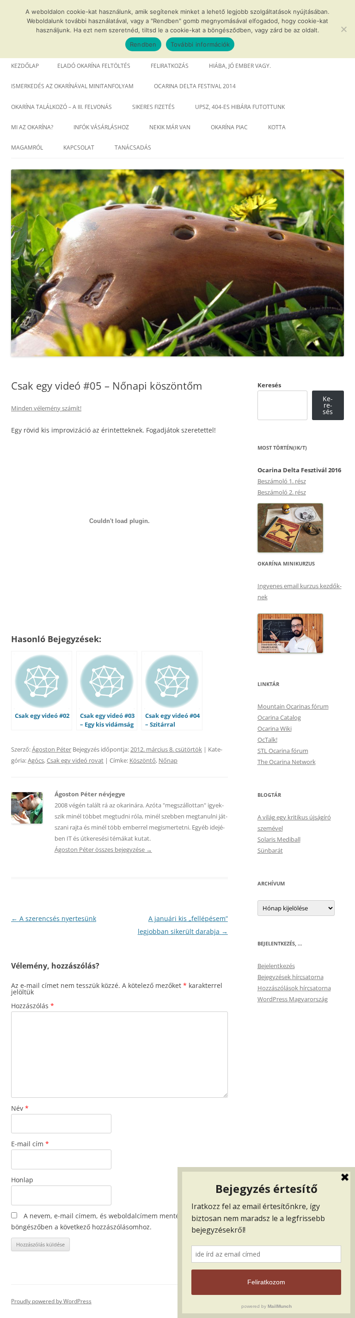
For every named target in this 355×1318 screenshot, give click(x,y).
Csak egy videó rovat (75, 760)
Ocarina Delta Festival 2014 (195, 86)
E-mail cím (30, 1143)
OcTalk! (267, 739)
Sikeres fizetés (153, 107)
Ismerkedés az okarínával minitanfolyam (72, 86)
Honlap (22, 1179)
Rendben (143, 44)
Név (20, 1108)
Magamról (27, 147)
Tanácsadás (133, 147)
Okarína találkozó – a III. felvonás (61, 107)
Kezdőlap (25, 66)
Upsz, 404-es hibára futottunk (240, 107)
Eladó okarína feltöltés (93, 66)
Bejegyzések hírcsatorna (290, 977)
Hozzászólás (32, 1005)
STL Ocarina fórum (282, 750)
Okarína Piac (229, 127)
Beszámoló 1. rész (281, 481)
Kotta (277, 127)
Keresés (269, 385)
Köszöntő (142, 760)
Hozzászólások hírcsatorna (294, 988)
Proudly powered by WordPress (51, 1301)
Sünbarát (270, 850)
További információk (200, 44)
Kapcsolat (78, 147)
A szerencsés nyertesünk (53, 918)
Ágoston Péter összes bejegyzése (103, 849)
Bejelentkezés (276, 966)
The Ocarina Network (286, 762)
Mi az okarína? (32, 127)
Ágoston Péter (51, 749)
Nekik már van (169, 127)
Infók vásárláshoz (101, 127)
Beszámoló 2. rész (281, 492)
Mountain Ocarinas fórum (293, 706)
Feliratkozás (170, 66)
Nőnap (168, 760)
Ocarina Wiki (274, 728)
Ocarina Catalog (279, 717)
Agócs (36, 760)
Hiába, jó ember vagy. (240, 66)
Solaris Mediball (278, 839)
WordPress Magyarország (292, 999)
